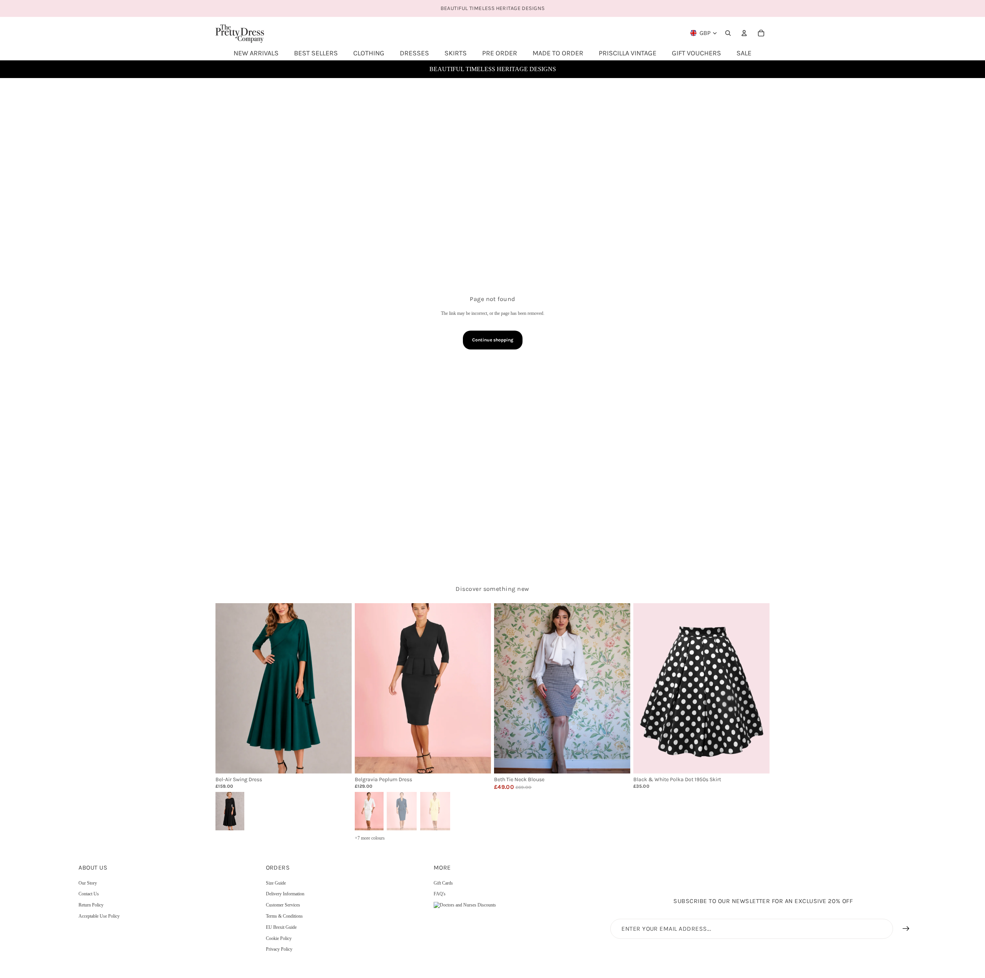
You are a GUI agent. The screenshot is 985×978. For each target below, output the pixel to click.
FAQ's (440, 893)
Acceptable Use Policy (99, 916)
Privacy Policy (279, 949)
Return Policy (91, 905)
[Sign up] (906, 929)
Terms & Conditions (284, 916)
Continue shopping (492, 340)
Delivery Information (285, 893)
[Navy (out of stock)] (402, 810)
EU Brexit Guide (281, 927)
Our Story (87, 883)
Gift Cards (443, 883)
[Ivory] (368, 810)
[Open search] (728, 33)
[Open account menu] (744, 33)
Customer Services (283, 905)
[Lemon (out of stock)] (435, 810)
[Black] (229, 810)
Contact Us (88, 893)
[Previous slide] (227, 688)
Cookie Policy (279, 938)
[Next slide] (340, 688)
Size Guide (276, 883)
